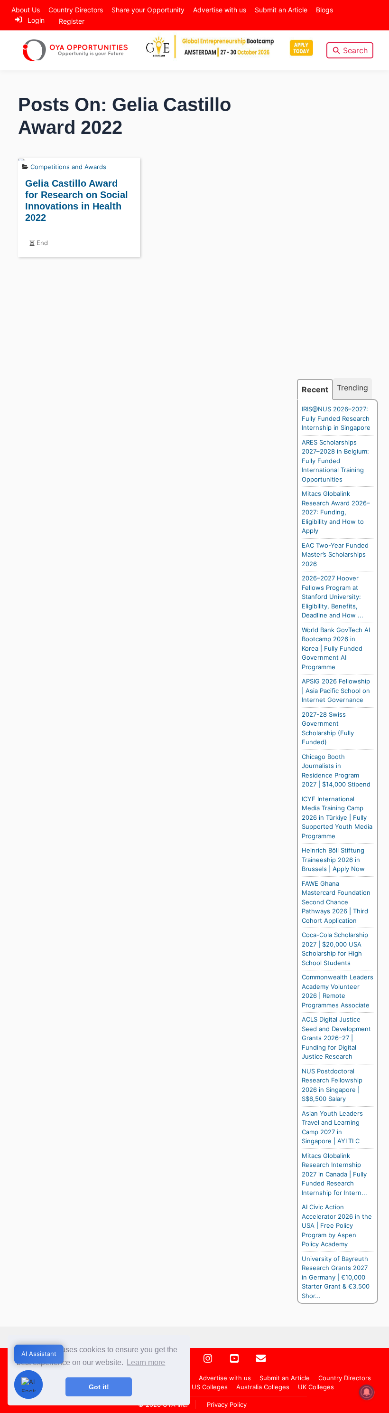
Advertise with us (219, 10)
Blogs (324, 10)
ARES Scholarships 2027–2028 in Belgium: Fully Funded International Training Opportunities (335, 460)
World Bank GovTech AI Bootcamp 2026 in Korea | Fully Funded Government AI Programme (336, 648)
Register (71, 21)
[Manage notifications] (366, 1392)
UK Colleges (316, 1387)
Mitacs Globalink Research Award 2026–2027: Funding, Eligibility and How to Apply (336, 512)
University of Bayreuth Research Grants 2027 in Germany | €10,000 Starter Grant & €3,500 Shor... (336, 1277)
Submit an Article (281, 10)
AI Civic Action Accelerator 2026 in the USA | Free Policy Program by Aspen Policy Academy (337, 1225)
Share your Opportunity (148, 10)
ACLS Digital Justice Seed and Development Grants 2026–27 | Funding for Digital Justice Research (336, 1037)
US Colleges (210, 1387)
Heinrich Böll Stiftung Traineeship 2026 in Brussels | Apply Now (333, 859)
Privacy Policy (227, 1404)
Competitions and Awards (68, 167)
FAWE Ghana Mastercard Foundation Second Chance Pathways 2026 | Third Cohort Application (336, 902)
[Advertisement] (337, 235)
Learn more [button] (146, 1362)
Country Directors (75, 10)
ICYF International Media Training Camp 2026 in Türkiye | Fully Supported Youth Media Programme (337, 817)
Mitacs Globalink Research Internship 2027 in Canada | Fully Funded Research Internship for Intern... (334, 1174)
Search (355, 50)
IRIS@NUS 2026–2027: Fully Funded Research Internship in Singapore (336, 418)
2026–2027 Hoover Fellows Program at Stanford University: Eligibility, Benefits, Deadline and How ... (332, 596)
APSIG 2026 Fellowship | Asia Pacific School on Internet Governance (336, 690)
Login (36, 20)
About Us (25, 10)
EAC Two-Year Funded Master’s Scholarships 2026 (335, 554)
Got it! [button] (99, 1387)
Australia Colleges (262, 1387)
